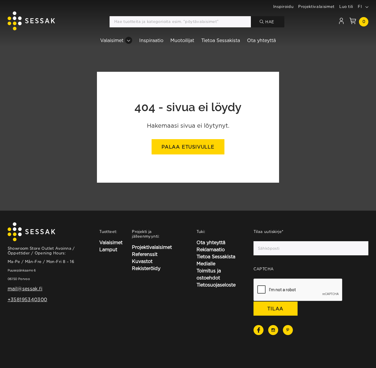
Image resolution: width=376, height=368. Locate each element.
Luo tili (346, 6)
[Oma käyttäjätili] (341, 22)
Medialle (206, 263)
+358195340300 (27, 299)
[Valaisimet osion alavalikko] (128, 40)
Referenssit (144, 254)
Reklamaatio (211, 249)
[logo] (31, 21)
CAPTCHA (264, 269)
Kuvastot (142, 261)
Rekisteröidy (146, 268)
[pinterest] (287, 330)
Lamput (108, 249)
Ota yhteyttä (261, 40)
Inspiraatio (151, 40)
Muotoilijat (182, 40)
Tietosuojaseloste (216, 284)
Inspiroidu (283, 6)
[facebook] (258, 330)
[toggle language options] (366, 6)
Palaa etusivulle (188, 146)
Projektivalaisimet (316, 6)
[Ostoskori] (353, 22)
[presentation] (298, 290)
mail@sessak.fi (25, 288)
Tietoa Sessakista (220, 40)
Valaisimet (111, 40)
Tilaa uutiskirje (269, 231)
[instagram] (273, 330)
